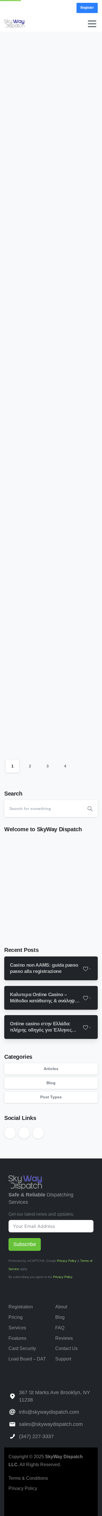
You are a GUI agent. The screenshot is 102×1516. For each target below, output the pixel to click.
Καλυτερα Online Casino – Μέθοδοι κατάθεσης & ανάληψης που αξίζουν (48, 282)
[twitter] (18, 8)
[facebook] (15, 1504)
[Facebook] (10, 8)
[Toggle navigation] (92, 24)
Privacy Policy (66, 1260)
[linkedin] (27, 8)
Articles (51, 1068)
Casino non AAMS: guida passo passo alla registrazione (47, 102)
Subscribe (24, 1244)
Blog (51, 1083)
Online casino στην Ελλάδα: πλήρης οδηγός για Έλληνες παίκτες (46, 471)
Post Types (51, 1097)
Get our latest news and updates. (41, 1214)
